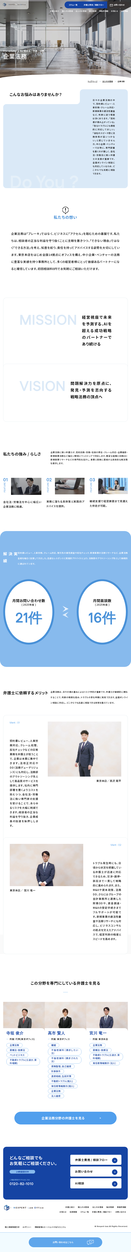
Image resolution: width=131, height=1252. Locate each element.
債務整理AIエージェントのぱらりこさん (50, 1227)
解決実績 (92, 11)
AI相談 (79, 1183)
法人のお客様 (81, 11)
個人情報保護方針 (12, 1227)
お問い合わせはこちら (63, 1242)
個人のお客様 (67, 11)
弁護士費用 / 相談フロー (94, 5)
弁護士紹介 (54, 11)
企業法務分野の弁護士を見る (63, 1118)
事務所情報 (103, 11)
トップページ (92, 81)
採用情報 (124, 11)
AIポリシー (27, 1227)
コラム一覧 (73, 5)
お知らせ (114, 11)
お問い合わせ (119, 5)
